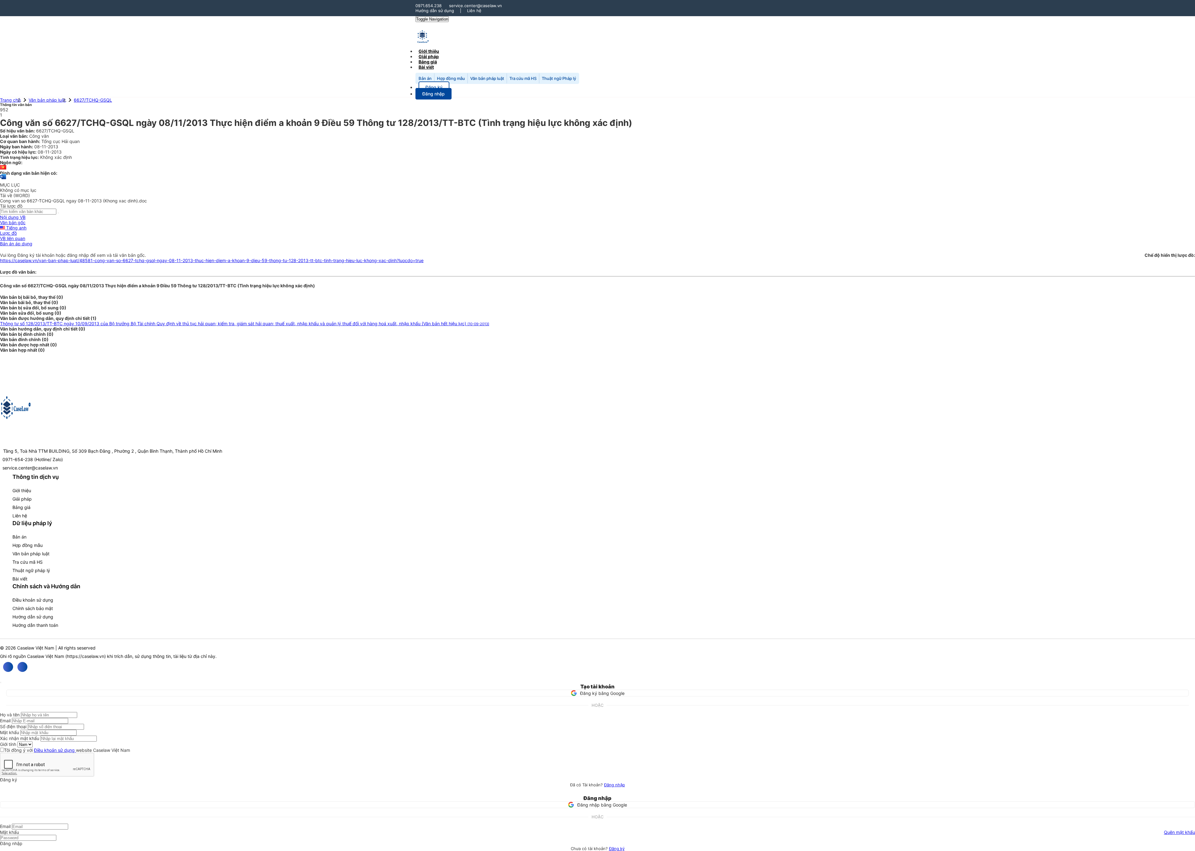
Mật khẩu (9, 732)
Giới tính (8, 744)
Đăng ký (617, 848)
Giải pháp (22, 499)
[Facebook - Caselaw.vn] (8, 667)
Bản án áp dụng (16, 243)
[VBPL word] (3, 179)
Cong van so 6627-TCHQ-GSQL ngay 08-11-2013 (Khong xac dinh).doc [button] (73, 200)
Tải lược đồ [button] (11, 206)
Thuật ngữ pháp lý (31, 570)
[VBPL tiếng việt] (3, 167)
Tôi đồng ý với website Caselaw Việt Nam (67, 750)
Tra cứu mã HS (523, 78)
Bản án (425, 78)
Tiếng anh (15, 227)
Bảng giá (21, 507)
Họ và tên (10, 714)
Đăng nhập (614, 784)
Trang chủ (10, 100)
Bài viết (426, 67)
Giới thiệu (21, 490)
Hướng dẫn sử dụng (434, 10)
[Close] (0, 682)
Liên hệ (474, 10)
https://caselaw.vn (85, 656)
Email (5, 720)
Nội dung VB (13, 217)
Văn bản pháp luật (487, 78)
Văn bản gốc (13, 222)
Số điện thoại (13, 726)
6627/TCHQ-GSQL (93, 100)
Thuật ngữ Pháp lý (559, 78)
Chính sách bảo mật (32, 608)
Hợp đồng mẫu (451, 78)
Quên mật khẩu (1179, 832)
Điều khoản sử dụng (32, 600)
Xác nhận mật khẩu (19, 738)
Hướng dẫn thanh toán (35, 625)
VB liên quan (12, 238)
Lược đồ (8, 233)
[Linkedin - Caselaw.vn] (22, 667)
